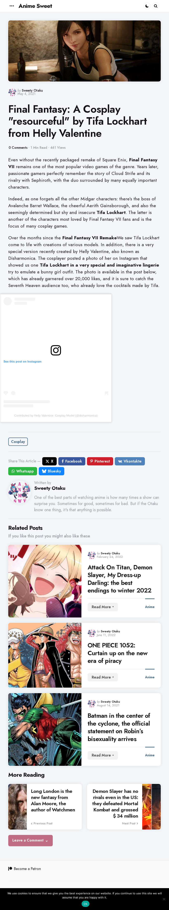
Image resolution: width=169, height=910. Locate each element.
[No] (164, 899)
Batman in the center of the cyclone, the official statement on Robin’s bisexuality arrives (119, 727)
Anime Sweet (35, 6)
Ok (85, 903)
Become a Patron (27, 868)
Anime (150, 606)
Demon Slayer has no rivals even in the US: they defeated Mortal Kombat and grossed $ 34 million (115, 803)
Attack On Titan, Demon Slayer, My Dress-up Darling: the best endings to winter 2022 (120, 578)
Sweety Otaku (32, 90)
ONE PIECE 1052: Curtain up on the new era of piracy (117, 653)
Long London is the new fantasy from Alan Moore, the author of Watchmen (53, 800)
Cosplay (18, 441)
